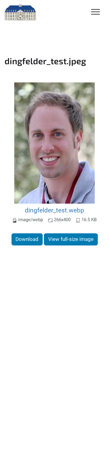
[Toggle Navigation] (95, 12)
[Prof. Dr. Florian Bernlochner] (20, 13)
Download (26, 239)
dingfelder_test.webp (54, 210)
